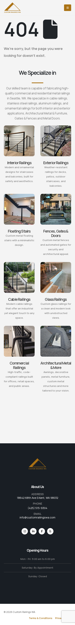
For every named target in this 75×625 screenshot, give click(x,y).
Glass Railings (56, 299)
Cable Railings (19, 299)
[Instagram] (25, 531)
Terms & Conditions (40, 618)
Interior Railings (19, 162)
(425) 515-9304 (37, 508)
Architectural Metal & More (55, 365)
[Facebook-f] (42, 531)
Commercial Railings (19, 365)
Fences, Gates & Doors (55, 233)
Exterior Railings (55, 162)
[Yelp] (50, 531)
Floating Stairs (19, 231)
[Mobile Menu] (67, 7)
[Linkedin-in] (33, 531)
